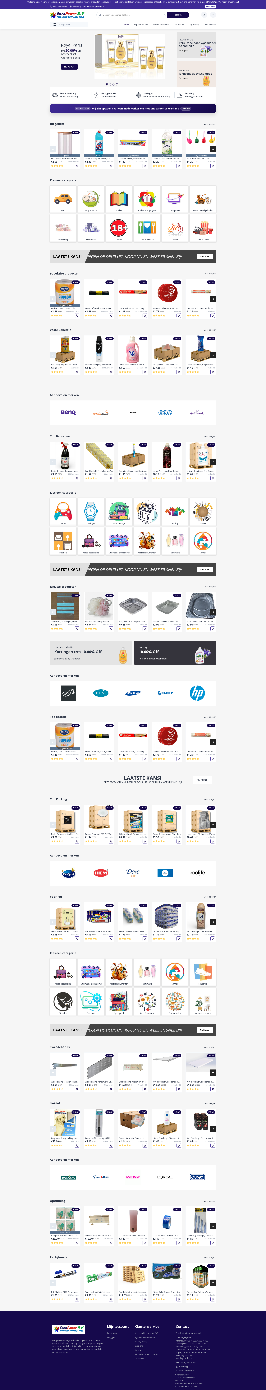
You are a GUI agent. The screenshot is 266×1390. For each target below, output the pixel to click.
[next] (213, 149)
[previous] (53, 149)
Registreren (112, 1333)
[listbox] (112, 56)
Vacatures (139, 1350)
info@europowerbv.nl (191, 1333)
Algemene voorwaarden (145, 1337)
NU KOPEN (69, 66)
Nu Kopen (204, 256)
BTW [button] (210, 6)
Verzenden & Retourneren (146, 1354)
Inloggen (111, 1337)
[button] (165, 15)
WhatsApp (183, 1366)
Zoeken (178, 14)
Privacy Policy (141, 1341)
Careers (186, 108)
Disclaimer (139, 1358)
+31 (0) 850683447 (188, 1362)
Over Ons (139, 1346)
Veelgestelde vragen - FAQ (146, 1333)
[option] (112, 56)
